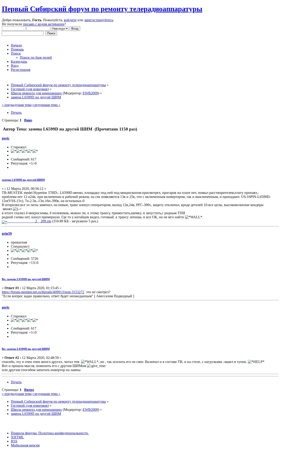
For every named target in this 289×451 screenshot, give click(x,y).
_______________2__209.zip (29, 221)
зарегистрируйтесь (98, 20)
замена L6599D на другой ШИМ (23, 179)
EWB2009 (90, 93)
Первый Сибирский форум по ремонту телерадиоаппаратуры (102, 9)
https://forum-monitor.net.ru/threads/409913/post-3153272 (43, 292)
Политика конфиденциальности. (63, 433)
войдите (70, 20)
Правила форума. (24, 433)
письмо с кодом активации (43, 24)
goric (5, 138)
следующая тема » (46, 105)
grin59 (7, 233)
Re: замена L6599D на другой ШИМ (26, 279)
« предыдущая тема (17, 105)
